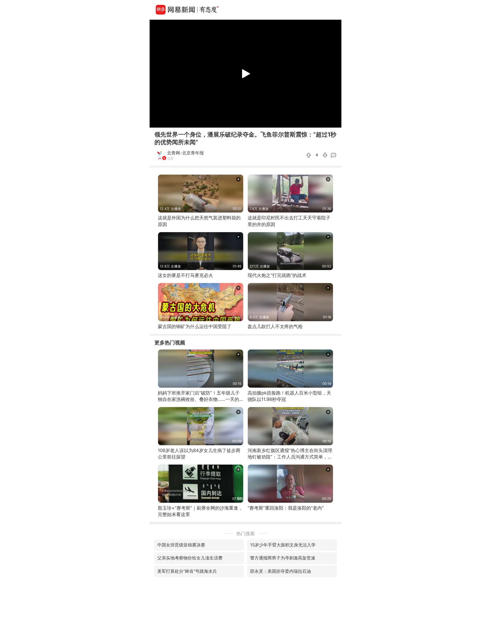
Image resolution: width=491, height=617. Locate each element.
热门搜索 (245, 533)
